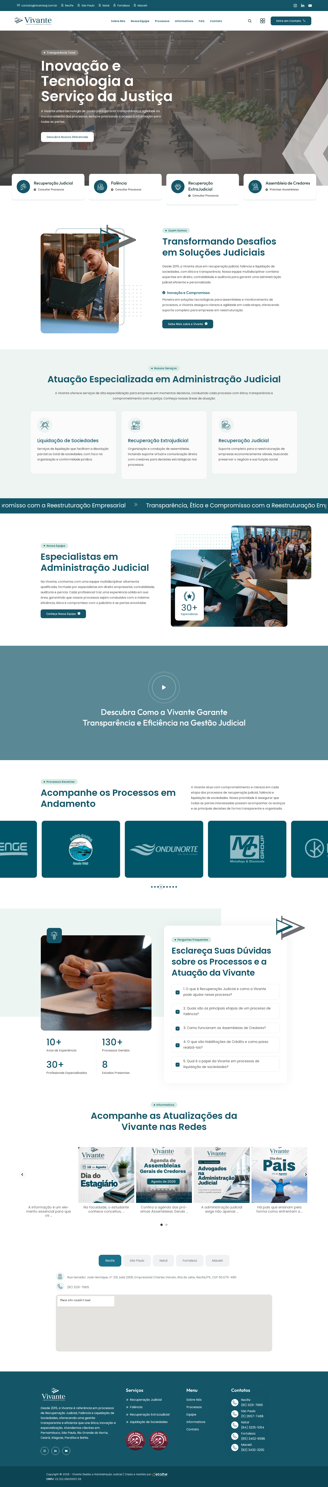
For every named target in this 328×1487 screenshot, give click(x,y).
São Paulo (88, 5)
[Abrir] (48, 1175)
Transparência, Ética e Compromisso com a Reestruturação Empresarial (175, 505)
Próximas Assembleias (284, 189)
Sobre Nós (118, 21)
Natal (105, 5)
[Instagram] (295, 5)
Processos (162, 21)
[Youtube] (310, 5)
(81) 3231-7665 (252, 1405)
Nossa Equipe (140, 21)
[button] (152, 887)
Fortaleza (123, 5)
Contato (216, 21)
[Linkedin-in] (302, 5)
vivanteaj (48, 1150)
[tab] (110, 1261)
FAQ (201, 21)
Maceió (142, 5)
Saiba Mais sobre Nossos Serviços (70, 147)
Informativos (184, 21)
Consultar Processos (51, 189)
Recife (69, 5)
